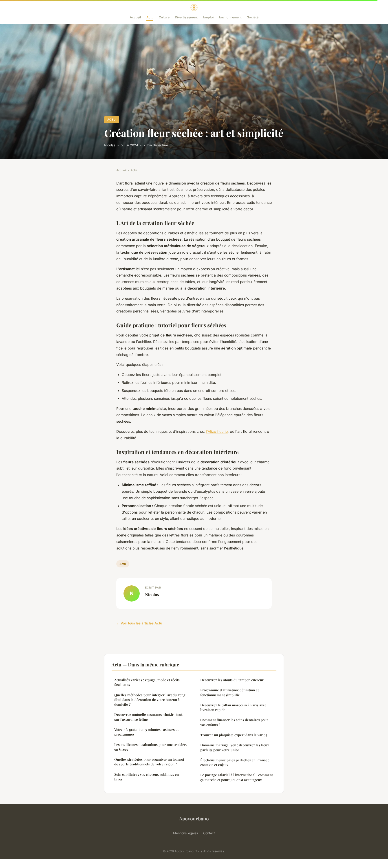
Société (252, 17)
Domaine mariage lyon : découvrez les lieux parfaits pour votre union (234, 747)
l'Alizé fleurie (217, 431)
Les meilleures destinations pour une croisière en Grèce (150, 746)
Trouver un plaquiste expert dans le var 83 (233, 735)
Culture (164, 17)
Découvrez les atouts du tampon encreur (232, 680)
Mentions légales (185, 833)
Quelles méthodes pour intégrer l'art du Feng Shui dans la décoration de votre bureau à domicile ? (149, 700)
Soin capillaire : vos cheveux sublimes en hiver (146, 776)
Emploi (208, 17)
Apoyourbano (194, 818)
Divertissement (186, 17)
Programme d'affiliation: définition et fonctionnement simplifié (229, 692)
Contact (209, 833)
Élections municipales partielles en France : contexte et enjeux (234, 762)
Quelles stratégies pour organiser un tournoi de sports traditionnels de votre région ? (149, 761)
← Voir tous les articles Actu (139, 623)
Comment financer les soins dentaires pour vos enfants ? (234, 722)
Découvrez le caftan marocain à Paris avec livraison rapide (233, 707)
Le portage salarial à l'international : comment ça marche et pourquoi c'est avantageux (236, 777)
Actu (149, 17)
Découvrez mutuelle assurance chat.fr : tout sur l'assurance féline (148, 716)
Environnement (230, 17)
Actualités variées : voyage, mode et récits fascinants (147, 682)
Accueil (135, 17)
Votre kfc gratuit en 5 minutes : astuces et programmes (146, 731)
